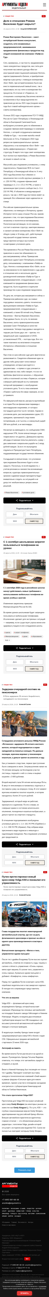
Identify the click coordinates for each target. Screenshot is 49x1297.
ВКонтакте (34, 514)
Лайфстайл (20, 1211)
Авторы (30, 1222)
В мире (22, 1208)
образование (36, 636)
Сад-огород (22, 1213)
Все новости (22, 1222)
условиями (42, 1286)
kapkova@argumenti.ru (24, 1271)
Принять (24, 1293)
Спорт (4, 1211)
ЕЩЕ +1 (7, 640)
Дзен (15, 514)
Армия (4, 1216)
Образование (40, 1213)
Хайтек (10, 1216)
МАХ (15, 521)
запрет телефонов (21, 632)
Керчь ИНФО (32, 553)
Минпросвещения (11, 636)
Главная (14, 1222)
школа (7, 632)
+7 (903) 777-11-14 (23, 1268)
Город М (13, 1213)
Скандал (17, 1216)
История (31, 1213)
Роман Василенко (11, 492)
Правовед (5, 1213)
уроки (24, 636)
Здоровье (11, 1211)
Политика (5, 1208)
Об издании (6, 1222)
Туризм (28, 1211)
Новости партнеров (8, 1225)
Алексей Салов (25, 704)
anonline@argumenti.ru (11, 1203)
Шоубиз (38, 1208)
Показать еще (24, 1170)
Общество (9, 16)
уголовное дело (28, 492)
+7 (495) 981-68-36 (10, 1200)
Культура (35, 1211)
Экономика (15, 1208)
